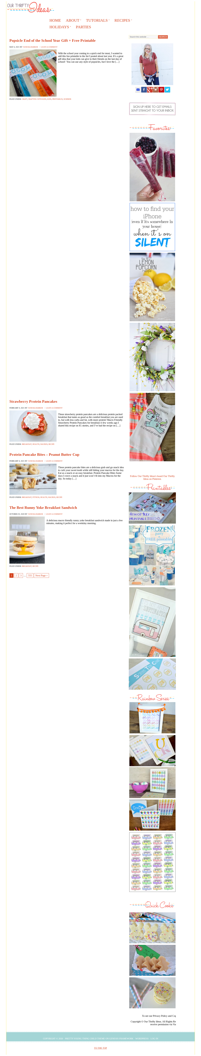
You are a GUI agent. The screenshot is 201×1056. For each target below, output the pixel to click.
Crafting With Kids (37, 99)
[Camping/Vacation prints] (152, 622)
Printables (57, 99)
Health (36, 444)
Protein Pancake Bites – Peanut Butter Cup (44, 454)
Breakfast (27, 444)
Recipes (121, 21)
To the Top (100, 1048)
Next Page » (41, 575)
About (71, 21)
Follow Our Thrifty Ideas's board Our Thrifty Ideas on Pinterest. (152, 477)
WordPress (142, 1038)
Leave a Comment (49, 47)
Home (55, 20)
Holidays (58, 27)
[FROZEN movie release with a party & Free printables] (152, 586)
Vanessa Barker (30, 47)
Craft (24, 99)
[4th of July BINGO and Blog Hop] (152, 524)
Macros (44, 444)
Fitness (36, 497)
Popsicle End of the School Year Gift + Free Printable (52, 40)
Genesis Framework (121, 1038)
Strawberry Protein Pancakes (33, 401)
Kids (49, 99)
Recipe (51, 444)
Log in (154, 1038)
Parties (83, 27)
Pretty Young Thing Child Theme (85, 1038)
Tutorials (96, 21)
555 (30, 575)
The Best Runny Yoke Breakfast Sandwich (43, 508)
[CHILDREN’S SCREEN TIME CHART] (152, 690)
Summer (67, 99)
